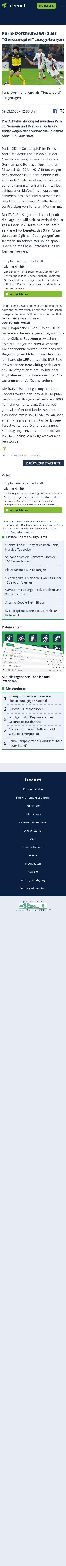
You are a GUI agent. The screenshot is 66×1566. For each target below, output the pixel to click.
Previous (5, 66)
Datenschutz (33, 814)
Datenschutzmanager (33, 822)
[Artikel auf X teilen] (62, 110)
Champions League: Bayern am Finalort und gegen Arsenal (31, 698)
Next (60, 66)
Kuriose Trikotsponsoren (26, 709)
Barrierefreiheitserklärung (33, 797)
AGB (33, 838)
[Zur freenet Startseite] (13, 4)
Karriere (33, 871)
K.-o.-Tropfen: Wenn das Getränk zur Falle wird (31, 613)
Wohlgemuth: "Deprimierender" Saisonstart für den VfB (32, 719)
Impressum (33, 805)
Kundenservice (33, 789)
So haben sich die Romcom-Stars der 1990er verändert (31, 559)
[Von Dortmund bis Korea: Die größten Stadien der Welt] (33, 65)
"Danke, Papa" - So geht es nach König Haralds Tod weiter (31, 547)
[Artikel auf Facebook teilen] (55, 110)
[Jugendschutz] (33, 905)
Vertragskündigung (33, 880)
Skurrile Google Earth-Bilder (25, 602)
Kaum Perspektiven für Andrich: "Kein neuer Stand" (35, 743)
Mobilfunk (46, 5)
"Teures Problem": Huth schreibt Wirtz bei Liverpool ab (32, 731)
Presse (33, 855)
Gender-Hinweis (33, 847)
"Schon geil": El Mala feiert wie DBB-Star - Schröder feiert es (33, 580)
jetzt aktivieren (19, 294)
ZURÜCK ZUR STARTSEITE (43, 463)
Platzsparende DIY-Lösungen (25, 569)
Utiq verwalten (33, 830)
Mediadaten (33, 863)
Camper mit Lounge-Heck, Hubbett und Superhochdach (33, 592)
